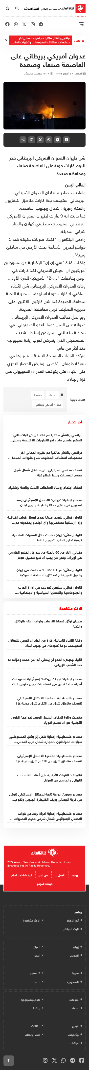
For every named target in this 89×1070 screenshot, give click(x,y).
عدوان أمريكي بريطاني (48, 404)
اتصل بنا (60, 874)
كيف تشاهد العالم (51, 8)
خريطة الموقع (44, 883)
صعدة (38, 394)
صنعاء (52, 394)
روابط (74, 874)
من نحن (43, 874)
